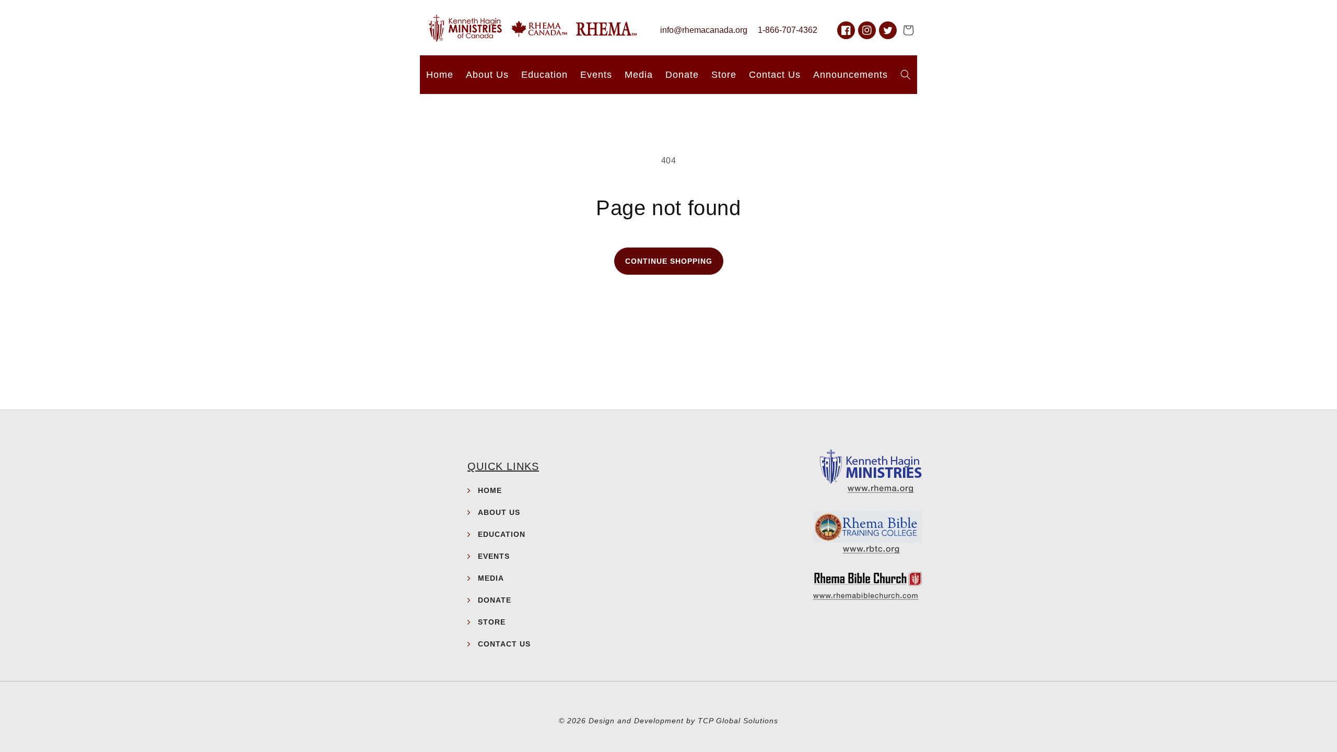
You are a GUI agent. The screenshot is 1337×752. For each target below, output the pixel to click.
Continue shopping (668, 261)
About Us (499, 512)
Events (494, 556)
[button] (908, 30)
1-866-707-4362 (787, 30)
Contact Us (504, 644)
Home (490, 490)
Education (501, 534)
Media (491, 578)
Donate (494, 600)
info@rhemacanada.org (703, 30)
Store (492, 622)
